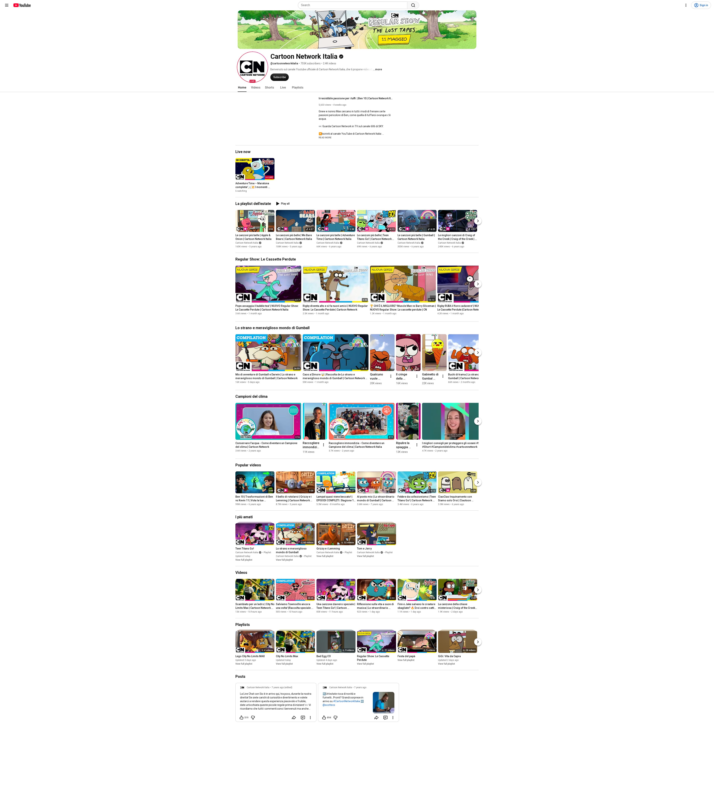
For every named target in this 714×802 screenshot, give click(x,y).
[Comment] (303, 717)
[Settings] (686, 5)
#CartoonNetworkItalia (346, 701)
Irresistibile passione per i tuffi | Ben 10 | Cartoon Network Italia (356, 98)
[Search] (413, 5)
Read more (325, 137)
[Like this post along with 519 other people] (242, 718)
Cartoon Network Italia (246, 243)
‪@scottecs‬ (329, 704)
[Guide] (6, 5)
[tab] (242, 87)
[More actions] (391, 376)
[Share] (294, 717)
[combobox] (353, 5)
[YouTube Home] (21, 5)
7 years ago (360, 687)
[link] (276, 703)
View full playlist (243, 560)
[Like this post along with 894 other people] (324, 718)
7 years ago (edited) (282, 687)
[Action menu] (310, 717)
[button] (252, 67)
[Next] (478, 221)
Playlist (267, 552)
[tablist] (357, 87)
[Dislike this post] (253, 718)
